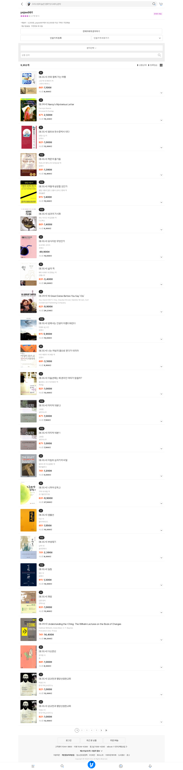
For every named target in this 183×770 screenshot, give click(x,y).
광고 (128, 755)
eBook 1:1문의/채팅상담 (116, 746)
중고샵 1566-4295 (97, 746)
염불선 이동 (91, 520)
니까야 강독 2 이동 (91, 493)
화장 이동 (91, 602)
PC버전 (92, 755)
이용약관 (56, 755)
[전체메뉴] (33, 766)
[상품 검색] (159, 55)
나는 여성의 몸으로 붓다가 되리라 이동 (91, 356)
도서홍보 (121, 755)
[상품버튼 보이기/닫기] (161, 93)
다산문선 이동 (91, 656)
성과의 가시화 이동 (91, 219)
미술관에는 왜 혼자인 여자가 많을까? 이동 (91, 383)
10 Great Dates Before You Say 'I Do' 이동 (91, 301)
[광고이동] (154, 4)
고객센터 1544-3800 (63, 746)
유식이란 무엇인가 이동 (91, 246)
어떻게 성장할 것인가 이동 (91, 191)
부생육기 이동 (91, 547)
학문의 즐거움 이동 (91, 164)
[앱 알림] (150, 766)
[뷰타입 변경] (161, 65)
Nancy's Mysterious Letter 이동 (91, 109)
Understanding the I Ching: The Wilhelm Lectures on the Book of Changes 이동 (91, 629)
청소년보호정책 (81, 755)
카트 (161, 4)
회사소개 (100, 755)
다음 (101, 730)
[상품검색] (62, 766)
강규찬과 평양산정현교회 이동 (91, 684)
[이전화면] (21, 4)
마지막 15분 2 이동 (91, 410)
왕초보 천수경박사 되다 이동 (91, 137)
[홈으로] (91, 766)
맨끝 (106, 730)
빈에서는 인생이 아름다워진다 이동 (91, 328)
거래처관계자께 (110, 755)
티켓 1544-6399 (81, 746)
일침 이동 (91, 574)
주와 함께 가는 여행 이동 (91, 82)
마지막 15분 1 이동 (91, 438)
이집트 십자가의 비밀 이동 (91, 465)
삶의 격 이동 (91, 274)
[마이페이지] (120, 766)
